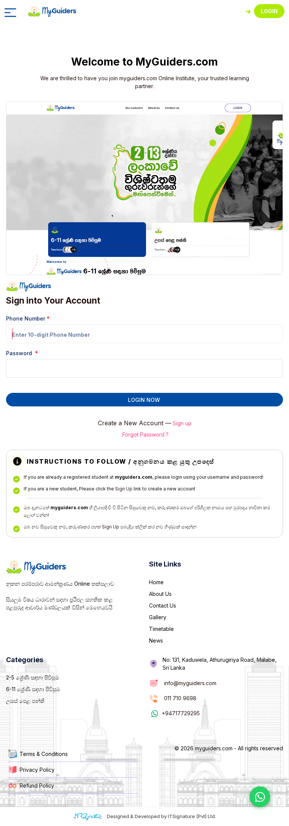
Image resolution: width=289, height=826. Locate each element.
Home (156, 582)
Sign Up (123, 489)
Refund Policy (37, 785)
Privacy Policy (37, 769)
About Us (160, 594)
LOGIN (269, 11)
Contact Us (162, 605)
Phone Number (28, 318)
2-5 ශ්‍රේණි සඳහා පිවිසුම (32, 677)
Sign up (182, 423)
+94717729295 (181, 713)
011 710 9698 (180, 698)
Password (22, 353)
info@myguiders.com (190, 683)
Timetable (161, 629)
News (156, 640)
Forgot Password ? (145, 434)
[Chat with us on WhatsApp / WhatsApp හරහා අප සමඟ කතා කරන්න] (259, 796)
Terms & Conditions (44, 754)
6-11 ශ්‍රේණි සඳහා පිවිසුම (33, 689)
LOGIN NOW (144, 400)
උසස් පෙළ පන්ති (25, 701)
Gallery (157, 617)
